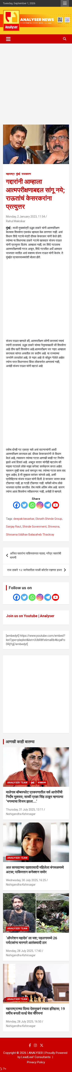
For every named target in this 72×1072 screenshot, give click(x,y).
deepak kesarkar (23, 518)
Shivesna (53, 526)
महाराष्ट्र (10, 173)
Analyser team (17, 782)
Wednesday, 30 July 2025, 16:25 (26, 880)
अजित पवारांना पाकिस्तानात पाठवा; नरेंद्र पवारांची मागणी (35, 555)
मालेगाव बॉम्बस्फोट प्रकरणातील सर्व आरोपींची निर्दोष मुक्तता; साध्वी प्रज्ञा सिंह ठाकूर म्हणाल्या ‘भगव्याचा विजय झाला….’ (34, 797)
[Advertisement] (36, 87)
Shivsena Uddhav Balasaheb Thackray (30, 534)
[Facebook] (16, 505)
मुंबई (18, 173)
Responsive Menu (65, 3)
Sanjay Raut (13, 526)
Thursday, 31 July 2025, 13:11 (24, 809)
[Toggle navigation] (8, 39)
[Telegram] (47, 505)
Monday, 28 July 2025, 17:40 (23, 950)
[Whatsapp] (32, 505)
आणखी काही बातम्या (20, 741)
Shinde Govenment (34, 526)
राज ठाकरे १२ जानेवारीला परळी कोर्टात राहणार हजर (34, 570)
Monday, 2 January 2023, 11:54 (25, 216)
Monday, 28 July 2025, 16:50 (23, 1021)
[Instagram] (39, 505)
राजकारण (26, 173)
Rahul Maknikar (15, 221)
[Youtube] (55, 505)
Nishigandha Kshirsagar (21, 814)
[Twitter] (24, 505)
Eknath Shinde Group (49, 518)
